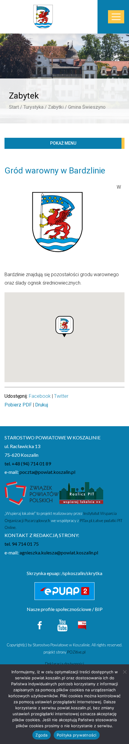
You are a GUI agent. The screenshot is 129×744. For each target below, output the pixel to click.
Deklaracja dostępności (64, 663)
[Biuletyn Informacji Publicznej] (82, 624)
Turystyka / (35, 107)
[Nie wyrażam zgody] (125, 672)
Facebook (40, 396)
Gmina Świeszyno (87, 107)
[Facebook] (40, 624)
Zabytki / (57, 107)
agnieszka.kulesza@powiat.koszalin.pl (59, 552)
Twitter (61, 396)
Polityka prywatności (77, 735)
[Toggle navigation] (116, 17)
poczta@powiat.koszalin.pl (47, 472)
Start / (15, 107)
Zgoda (41, 735)
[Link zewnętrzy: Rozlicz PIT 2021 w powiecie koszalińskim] (81, 495)
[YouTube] (62, 624)
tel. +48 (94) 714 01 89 (27, 463)
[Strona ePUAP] (64, 591)
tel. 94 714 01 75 (21, 544)
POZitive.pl (76, 652)
